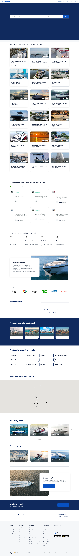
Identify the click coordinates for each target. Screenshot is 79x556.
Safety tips (21, 541)
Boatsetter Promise (13, 531)
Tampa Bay (45, 533)
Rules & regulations (22, 537)
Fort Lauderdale (46, 531)
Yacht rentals (31, 535)
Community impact (22, 533)
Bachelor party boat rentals (34, 543)
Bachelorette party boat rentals (34, 541)
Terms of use (63, 552)
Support (76, 1)
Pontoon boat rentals (32, 537)
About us (71, 1)
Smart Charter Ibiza (13, 533)
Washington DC (46, 541)
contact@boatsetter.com (63, 514)
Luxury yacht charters (32, 533)
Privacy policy (57, 552)
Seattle (44, 535)
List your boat (65, 1)
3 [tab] (40, 439)
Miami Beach (45, 529)
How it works (12, 529)
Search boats (21, 527)
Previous (7, 331)
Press (10, 535)
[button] (34, 403)
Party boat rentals (32, 539)
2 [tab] (39, 439)
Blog (20, 535)
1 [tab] (38, 439)
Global (44, 545)
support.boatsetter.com (63, 516)
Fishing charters (32, 529)
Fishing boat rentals (32, 531)
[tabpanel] (16, 333)
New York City (45, 539)
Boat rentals (31, 527)
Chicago (44, 537)
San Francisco (45, 543)
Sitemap (67, 552)
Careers (11, 537)
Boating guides (22, 539)
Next (71, 331)
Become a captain (22, 531)
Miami (44, 527)
